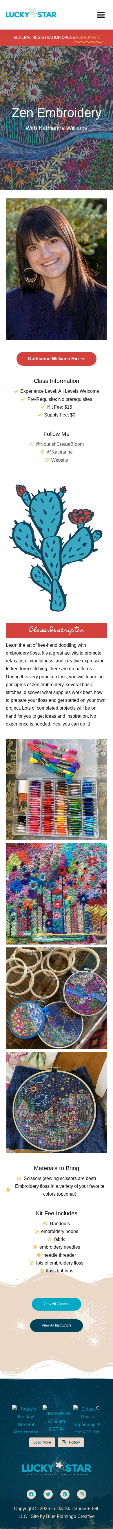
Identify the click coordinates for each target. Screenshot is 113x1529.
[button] (100, 14)
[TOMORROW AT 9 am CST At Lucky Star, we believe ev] (56, 1419)
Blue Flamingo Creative (70, 1516)
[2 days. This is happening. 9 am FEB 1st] (87, 1419)
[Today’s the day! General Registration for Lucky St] (26, 1419)
